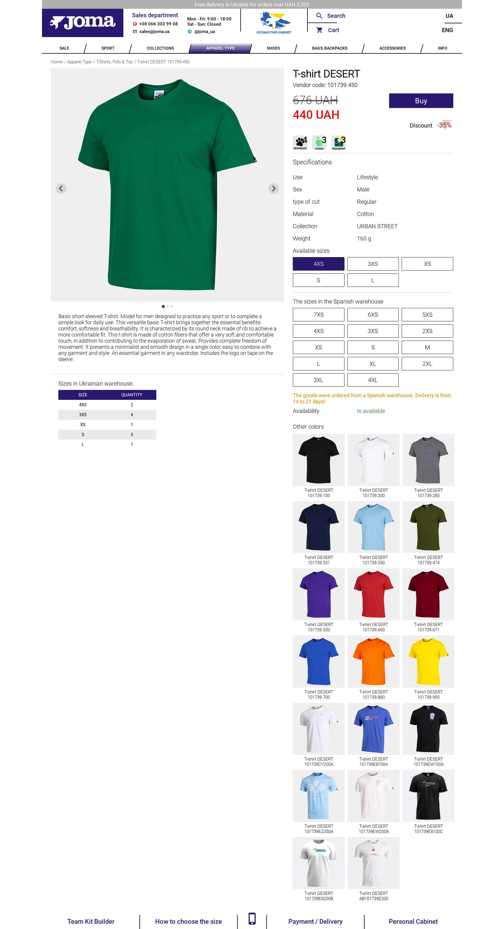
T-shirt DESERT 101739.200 (373, 493)
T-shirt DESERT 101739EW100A (429, 762)
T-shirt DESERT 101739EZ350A (318, 829)
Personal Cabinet (413, 921)
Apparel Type (79, 62)
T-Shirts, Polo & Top (114, 62)
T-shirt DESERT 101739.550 (318, 627)
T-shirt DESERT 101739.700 (318, 694)
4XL (373, 380)
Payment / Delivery (315, 921)
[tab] (163, 306)
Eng (447, 30)
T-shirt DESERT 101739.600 (373, 627)
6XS (373, 314)
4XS (319, 263)
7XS (319, 314)
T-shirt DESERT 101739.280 (428, 493)
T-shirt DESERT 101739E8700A (373, 762)
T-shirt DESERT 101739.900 (428, 694)
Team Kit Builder (91, 921)
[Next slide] (273, 188)
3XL (318, 380)
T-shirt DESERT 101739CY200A (318, 762)
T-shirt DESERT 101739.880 (373, 694)
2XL (428, 363)
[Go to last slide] (61, 188)
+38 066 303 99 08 (158, 24)
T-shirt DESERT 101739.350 (373, 560)
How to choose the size (188, 921)
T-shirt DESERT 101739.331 (318, 560)
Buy (421, 101)
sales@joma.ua (154, 31)
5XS (427, 314)
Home (56, 62)
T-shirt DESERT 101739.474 (428, 560)
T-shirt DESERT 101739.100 (318, 493)
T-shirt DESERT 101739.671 (428, 627)
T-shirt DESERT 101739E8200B (318, 896)
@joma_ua (205, 31)
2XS (427, 330)
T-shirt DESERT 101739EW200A (374, 829)
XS (427, 263)
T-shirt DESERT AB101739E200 (373, 896)
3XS (373, 263)
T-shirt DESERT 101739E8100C (428, 829)
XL (373, 363)
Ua (449, 15)
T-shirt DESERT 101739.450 (163, 62)
